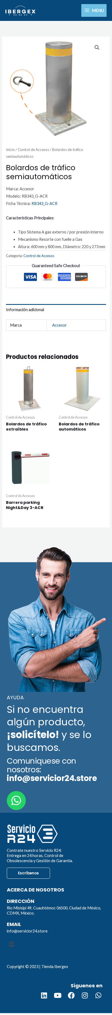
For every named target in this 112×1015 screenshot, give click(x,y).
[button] (97, 47)
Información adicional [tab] (25, 309)
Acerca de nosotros (35, 889)
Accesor (59, 325)
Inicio (10, 149)
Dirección (20, 901)
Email (14, 924)
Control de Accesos (33, 149)
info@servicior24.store (27, 931)
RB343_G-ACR (44, 203)
